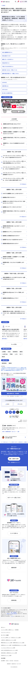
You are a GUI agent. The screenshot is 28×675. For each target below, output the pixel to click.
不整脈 (11, 354)
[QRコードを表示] (10, 412)
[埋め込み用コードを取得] (14, 412)
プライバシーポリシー (9, 48)
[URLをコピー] (6, 412)
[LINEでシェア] (21, 412)
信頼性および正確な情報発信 (12, 613)
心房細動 (4, 351)
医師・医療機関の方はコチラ (14, 462)
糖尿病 (21, 351)
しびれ (16, 354)
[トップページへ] (14, 624)
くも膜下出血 (4, 354)
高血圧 (9, 351)
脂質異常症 (15, 351)
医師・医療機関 (13, 612)
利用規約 (2, 48)
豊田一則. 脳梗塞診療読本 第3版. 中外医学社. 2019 (12, 370)
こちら (12, 616)
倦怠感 (3, 356)
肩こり (21, 354)
